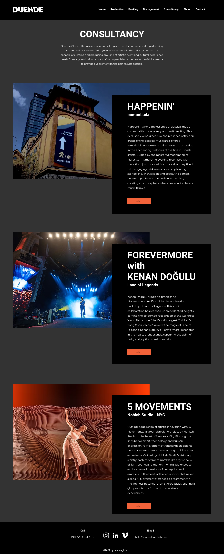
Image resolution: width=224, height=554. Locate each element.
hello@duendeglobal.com (151, 537)
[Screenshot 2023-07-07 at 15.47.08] (115, 535)
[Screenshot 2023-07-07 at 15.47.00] (106, 535)
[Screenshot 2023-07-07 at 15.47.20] (125, 535)
